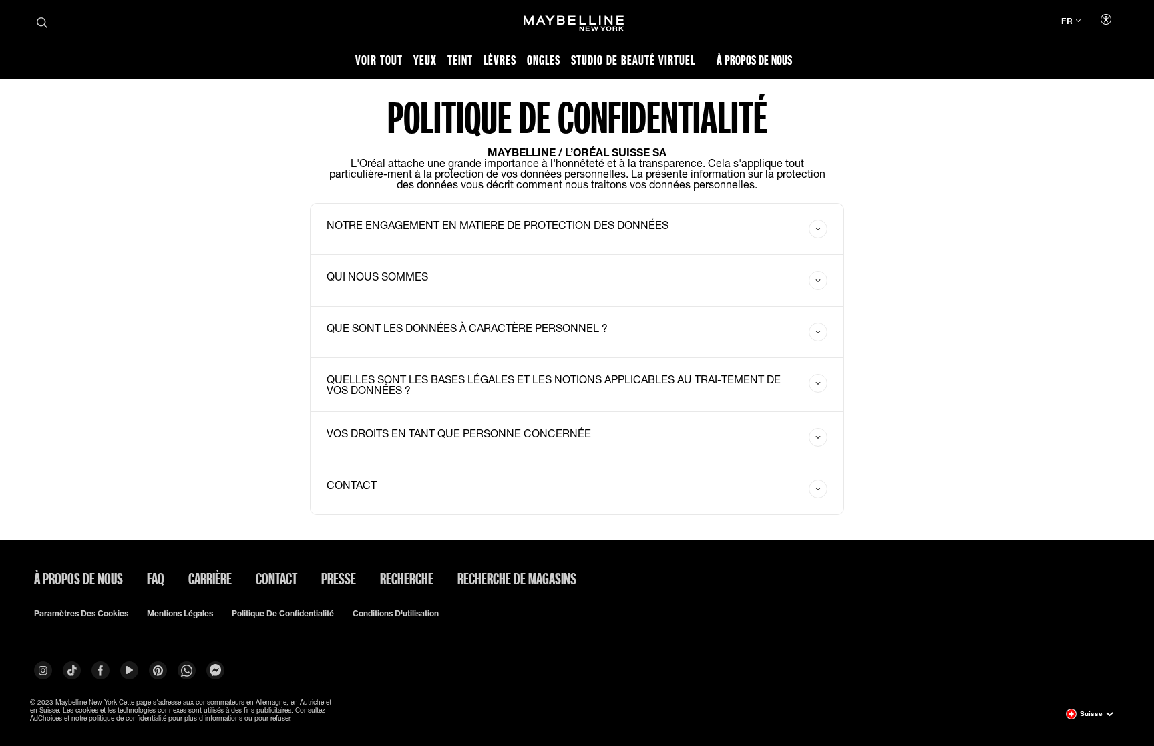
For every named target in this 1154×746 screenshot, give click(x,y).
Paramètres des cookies (81, 613)
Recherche (406, 578)
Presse (338, 578)
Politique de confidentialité (283, 613)
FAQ (155, 578)
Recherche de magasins (516, 578)
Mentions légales (180, 613)
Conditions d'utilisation (396, 613)
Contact (276, 578)
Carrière (210, 578)
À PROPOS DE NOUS (78, 578)
